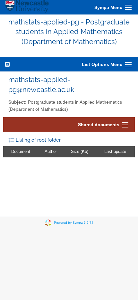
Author (51, 151)
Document (20, 151)
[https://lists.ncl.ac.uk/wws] (27, 7)
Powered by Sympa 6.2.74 (73, 222)
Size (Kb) (79, 151)
